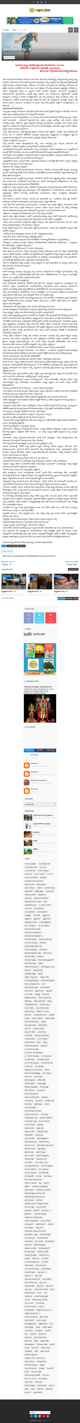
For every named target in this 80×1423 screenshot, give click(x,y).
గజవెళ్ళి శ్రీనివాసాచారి (31, 1004)
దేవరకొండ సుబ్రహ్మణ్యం (31, 1087)
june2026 (58, 576)
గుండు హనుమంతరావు (42, 1008)
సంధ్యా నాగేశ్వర (45, 1348)
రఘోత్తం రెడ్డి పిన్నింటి (31, 1255)
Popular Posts (50, 750)
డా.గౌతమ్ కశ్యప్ (29, 1059)
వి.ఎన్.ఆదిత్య (40, 1303)
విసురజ (41, 1306)
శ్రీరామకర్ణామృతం (29, 1344)
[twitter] (37, 2)
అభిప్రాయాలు (42, 895)
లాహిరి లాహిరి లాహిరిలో (41, 1289)
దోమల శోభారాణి (29, 1090)
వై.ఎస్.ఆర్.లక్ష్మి (41, 1320)
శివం (26, 1334)
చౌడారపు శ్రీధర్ (42, 1025)
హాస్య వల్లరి (49, 1389)
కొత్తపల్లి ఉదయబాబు (31, 997)
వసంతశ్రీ (27, 1299)
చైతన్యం (43, 1022)
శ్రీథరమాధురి (28, 1337)
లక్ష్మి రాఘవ (40, 1286)
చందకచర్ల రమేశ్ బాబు (40, 1015)
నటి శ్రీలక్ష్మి (45, 1097)
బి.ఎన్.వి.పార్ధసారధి (30, 1169)
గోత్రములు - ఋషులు (43, 1011)
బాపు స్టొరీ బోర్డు (29, 1159)
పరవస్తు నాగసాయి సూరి (31, 1114)
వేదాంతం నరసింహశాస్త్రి (31, 1317)
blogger (69, 598)
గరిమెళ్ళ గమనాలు (45, 1004)
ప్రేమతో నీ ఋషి (29, 1152)
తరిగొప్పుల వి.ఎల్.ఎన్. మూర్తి (33, 1070)
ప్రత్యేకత (35, 849)
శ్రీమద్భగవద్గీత (45, 1341)
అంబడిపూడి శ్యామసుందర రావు (34, 881)
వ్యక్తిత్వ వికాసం (43, 1324)
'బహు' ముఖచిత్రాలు (30, 864)
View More (74, 569)
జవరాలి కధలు (42, 1032)
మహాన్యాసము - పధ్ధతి (31, 1234)
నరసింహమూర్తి (29, 1100)
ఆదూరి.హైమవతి (42, 912)
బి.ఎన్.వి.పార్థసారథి (46, 1166)
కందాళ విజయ (47, 953)
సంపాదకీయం (28, 1351)
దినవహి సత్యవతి (30, 1083)
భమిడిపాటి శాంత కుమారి (43, 1190)
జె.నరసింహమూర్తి (30, 1042)
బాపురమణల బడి (41, 1159)
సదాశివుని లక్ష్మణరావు (31, 1354)
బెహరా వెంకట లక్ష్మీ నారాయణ (33, 1179)
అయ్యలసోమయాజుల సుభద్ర (33, 901)
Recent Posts (40, 750)
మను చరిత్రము (29, 1227)
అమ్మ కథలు (28, 898)
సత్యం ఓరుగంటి (44, 1351)
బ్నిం (40, 1183)
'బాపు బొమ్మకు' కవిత (31, 867)
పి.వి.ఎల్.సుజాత (30, 1124)
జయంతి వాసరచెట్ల (38, 1028)
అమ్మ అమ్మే (36, 832)
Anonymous (34, 755)
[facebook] (33, 2)
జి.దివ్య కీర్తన (28, 1035)
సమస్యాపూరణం (41, 1361)
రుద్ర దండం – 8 (42, 1272)
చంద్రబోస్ (51, 1015)
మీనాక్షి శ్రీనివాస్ (50, 1241)
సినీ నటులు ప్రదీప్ (36, 1372)
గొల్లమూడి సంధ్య (29, 1011)
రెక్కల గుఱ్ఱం (38, 1275)
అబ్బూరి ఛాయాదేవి (30, 895)
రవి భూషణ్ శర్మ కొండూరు (32, 1262)
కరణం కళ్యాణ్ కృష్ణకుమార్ (45, 960)
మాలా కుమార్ (39, 1241)
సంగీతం (27, 1348)
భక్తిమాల (27, 1186)
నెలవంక (46, 1104)
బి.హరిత (38, 1176)
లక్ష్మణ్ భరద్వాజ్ (29, 1286)
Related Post (8, 569)
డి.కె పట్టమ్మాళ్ (39, 1066)
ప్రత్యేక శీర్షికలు (42, 1148)
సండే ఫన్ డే (35, 1348)
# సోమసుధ (21, 546)
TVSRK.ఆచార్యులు (43, 871)
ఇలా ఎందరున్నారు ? (30, 925)
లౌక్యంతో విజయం (30, 1293)
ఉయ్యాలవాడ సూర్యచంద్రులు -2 (34, 936)
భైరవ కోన (36, 1210)
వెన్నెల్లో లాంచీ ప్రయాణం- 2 (32, 1313)
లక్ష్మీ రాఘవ (28, 1289)
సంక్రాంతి (52, 1344)
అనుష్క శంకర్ (50, 891)
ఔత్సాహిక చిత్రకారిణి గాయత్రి (33, 953)
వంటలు (39, 1293)
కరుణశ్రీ (40, 963)
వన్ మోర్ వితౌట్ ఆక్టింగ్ (41, 1296)
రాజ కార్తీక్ (45, 1262)
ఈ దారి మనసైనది (44, 925)
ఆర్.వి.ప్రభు (37, 915)
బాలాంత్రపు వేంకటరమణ (32, 1166)
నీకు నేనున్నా (28, 1104)
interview (28, 874)
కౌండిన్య (50, 1001)
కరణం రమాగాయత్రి (30, 963)
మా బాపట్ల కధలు (30, 1238)
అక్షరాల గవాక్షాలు (30, 888)
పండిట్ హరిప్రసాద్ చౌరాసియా (33, 1111)
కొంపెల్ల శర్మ (46, 994)
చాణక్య (27, 1018)
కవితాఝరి (28, 970)
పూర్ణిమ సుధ (40, 1128)
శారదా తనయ (29, 1330)
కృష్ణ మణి (49, 991)
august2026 (6, 576)
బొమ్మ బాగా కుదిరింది (31, 1183)
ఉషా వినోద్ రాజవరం (31, 939)
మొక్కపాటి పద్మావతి (39, 1245)
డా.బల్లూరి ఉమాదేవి (47, 1063)
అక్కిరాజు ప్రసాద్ (29, 884)
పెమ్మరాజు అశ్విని (30, 1131)
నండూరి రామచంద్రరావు (31, 1094)
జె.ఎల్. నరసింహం (43, 1039)
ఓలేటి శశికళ (43, 949)
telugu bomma (39, 874)
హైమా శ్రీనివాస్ (38, 1392)
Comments (29, 750)
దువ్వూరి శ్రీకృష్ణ (41, 1083)
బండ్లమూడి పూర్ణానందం (42, 1155)
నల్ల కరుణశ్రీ (39, 1100)
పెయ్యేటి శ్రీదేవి (29, 1135)
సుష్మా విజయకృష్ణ (30, 1385)
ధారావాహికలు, (19, 54)
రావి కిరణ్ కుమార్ (30, 1272)
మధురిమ (50, 1224)
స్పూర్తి (32, 1389)
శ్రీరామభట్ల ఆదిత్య (42, 1344)
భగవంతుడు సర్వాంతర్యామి (40, 1186)
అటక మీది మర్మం (50, 888)
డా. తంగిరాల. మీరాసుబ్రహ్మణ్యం (34, 1052)
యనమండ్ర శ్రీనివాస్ (44, 1248)
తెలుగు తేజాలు (47, 1073)
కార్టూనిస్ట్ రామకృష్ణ (30, 973)
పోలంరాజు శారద (29, 1145)
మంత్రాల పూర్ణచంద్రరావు (31, 1221)
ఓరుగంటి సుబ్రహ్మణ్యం (31, 949)
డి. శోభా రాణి (29, 1066)
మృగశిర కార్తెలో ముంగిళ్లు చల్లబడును (43, 815)
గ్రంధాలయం (28, 1015)
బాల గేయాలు (28, 1162)
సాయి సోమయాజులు (30, 1368)
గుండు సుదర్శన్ (29, 1008)
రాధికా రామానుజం (41, 1265)
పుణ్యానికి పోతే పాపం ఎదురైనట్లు (42, 824)
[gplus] (41, 2)
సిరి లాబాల (46, 1375)
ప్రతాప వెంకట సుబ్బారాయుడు (45, 1145)
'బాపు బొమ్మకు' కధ (44, 864)
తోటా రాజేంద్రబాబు (30, 1080)
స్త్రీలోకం (27, 1389)
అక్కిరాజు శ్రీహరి (41, 884)
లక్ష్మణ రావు (42, 1282)
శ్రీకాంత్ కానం (42, 1334)
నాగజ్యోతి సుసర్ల (49, 1100)
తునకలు (47, 1070)
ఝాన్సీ (45, 1042)
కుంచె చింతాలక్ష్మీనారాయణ (32, 984)
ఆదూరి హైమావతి (30, 912)
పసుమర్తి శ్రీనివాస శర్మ (31, 1118)
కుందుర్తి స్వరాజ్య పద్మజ (31, 987)
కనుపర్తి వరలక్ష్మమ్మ (30, 960)
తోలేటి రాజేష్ (42, 1080)
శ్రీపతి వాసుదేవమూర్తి (40, 1337)
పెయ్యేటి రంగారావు (42, 1131)
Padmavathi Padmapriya (39, 780)
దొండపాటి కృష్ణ (44, 1087)
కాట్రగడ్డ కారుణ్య (37, 970)
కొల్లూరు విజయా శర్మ (45, 997)
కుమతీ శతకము (45, 987)
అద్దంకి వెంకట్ (29, 891)
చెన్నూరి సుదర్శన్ (49, 1018)
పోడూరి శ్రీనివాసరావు (31, 1142)
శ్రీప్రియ (36, 1341)
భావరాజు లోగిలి (41, 1207)
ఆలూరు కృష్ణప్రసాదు (45, 922)
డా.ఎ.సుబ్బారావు (46, 1056)
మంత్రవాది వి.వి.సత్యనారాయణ (34, 1217)
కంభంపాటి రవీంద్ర (30, 956)
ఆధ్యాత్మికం (28, 915)
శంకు (51, 1324)
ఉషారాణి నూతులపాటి (45, 939)
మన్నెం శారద (39, 1227)
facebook (61, 598)
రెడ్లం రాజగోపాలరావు (31, 1282)
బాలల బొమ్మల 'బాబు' (41, 1162)
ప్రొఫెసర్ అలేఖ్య (40, 1152)
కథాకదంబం (40, 956)
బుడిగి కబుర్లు (47, 1176)
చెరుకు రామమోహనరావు (32, 1022)
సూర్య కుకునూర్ (41, 1385)
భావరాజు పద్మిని (29, 1207)
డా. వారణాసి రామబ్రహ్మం (32, 1056)
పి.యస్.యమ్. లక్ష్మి (30, 1121)
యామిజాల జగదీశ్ (43, 1251)
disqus (75, 598)
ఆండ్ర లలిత (28, 908)
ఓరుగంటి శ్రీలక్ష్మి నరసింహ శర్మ (33, 946)
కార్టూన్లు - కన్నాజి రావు (31, 977)
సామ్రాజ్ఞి (42, 1365)
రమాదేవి (27, 1258)
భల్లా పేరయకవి (29, 1200)
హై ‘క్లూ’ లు (28, 1392)
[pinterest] (43, 1416)
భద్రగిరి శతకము (29, 1190)
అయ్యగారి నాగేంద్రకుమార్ (41, 898)
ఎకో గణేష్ (43, 943)
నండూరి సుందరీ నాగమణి (32, 1097)
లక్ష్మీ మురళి (49, 1286)
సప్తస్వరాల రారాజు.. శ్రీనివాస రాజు (34, 1358)
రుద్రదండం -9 (28, 1275)
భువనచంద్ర (28, 1210)
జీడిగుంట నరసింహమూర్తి (42, 1035)
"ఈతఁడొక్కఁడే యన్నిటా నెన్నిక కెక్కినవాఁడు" (38, 687)
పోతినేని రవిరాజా (44, 1142)
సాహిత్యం (41, 1368)
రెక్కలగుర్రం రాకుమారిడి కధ (32, 1279)
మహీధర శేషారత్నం (45, 1234)
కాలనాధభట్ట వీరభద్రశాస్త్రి (32, 980)
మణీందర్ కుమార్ (40, 1224)
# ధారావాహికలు (12, 546)
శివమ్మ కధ (33, 1334)
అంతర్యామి (43, 877)
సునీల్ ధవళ (38, 1382)
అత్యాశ (35, 840)
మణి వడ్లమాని (29, 1224)
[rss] (45, 2)
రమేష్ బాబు (35, 1258)
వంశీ (45, 1293)
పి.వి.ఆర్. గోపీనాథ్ (44, 1121)
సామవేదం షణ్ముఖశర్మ (31, 1365)
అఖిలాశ (39, 888)
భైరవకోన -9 (28, 1214)
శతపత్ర (38, 1327)
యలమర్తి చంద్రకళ (30, 1251)
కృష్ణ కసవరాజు (39, 991)
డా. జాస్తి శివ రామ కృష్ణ (31, 1049)
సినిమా (27, 1372)
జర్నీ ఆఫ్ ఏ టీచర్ (30, 1032)
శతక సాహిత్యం (29, 1327)
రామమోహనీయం (46, 1269)
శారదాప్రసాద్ (38, 1330)
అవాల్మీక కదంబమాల (31, 905)
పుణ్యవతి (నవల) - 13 (61, 591)
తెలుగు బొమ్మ (38, 1076)
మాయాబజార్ (28, 1241)
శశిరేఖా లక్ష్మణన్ (47, 1327)
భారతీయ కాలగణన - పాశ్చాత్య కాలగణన (36, 1203)
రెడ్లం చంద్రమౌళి (47, 1279)
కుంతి (43, 984)
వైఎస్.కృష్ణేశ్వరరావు (30, 1324)
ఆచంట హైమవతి (39, 908)
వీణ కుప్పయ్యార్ (29, 1310)
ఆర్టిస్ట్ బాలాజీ (47, 919)
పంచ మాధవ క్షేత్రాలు (30, 1107)
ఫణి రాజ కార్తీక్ (29, 1155)
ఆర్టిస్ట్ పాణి (28, 919)
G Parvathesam (30, 871)
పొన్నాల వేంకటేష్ (29, 1138)
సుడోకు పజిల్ (29, 1382)
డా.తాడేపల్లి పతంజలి (43, 1059)
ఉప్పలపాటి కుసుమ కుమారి (32, 929)
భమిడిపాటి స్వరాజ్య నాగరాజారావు (34, 1197)
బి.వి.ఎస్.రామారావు (31, 1173)
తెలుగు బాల (28, 1076)
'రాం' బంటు (43, 867)
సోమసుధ (51, 1385)
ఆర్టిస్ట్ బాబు (37, 919)
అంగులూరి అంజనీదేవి (31, 877)
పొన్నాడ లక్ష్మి (39, 1135)
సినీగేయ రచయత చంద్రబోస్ (32, 1375)
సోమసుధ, (26, 54)
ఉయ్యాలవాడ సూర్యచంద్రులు (33, 932)
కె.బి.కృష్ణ (37, 994)
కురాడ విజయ (29, 991)
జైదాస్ (39, 1042)
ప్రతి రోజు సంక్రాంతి (30, 1148)
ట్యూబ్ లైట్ (44, 1046)
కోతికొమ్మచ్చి (28, 1001)
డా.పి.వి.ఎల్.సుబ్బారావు (32, 1063)
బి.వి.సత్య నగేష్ (43, 1173)
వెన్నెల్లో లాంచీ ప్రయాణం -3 (44, 1310)
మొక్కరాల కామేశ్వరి (30, 1248)
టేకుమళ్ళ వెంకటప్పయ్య (31, 1046)
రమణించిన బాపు (44, 1255)
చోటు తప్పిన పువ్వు (30, 1025)
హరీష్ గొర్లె (40, 1389)
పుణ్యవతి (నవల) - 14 (35, 591)
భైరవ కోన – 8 (46, 1210)
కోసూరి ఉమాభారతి (39, 1001)
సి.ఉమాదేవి (50, 1368)
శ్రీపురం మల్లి (28, 1341)
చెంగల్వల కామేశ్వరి (37, 1018)
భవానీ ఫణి (39, 1200)
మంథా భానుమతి (45, 1221)
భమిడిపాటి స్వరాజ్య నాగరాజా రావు (35, 1193)
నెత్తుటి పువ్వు (38, 1104)
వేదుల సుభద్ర (44, 1317)
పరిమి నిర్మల (44, 1114)
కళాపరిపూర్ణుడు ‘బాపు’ (47, 967)
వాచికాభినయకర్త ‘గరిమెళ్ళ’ (40, 1299)
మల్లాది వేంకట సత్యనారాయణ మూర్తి (35, 1231)
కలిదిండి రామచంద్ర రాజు (32, 967)
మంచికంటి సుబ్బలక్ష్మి (40, 1214)
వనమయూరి (28, 1296)
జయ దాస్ (28, 1028)
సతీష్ (36, 1351)
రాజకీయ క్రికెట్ (29, 1265)
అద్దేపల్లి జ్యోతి (39, 891)
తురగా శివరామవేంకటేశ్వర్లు (32, 1073)
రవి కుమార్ (45, 1258)
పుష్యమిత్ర (40, 1124)
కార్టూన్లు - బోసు (44, 977)
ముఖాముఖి (28, 1245)
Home (7, 30)
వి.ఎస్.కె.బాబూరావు (30, 1306)
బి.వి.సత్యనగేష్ (29, 1176)
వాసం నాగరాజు (29, 1303)
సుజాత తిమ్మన (43, 1378)
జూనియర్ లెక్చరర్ (30, 1039)
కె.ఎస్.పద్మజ (28, 994)
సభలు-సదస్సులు (29, 1361)
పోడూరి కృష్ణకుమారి (42, 1138)
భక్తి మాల (46, 1183)
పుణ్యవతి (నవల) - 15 (9, 591)
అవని (45, 901)
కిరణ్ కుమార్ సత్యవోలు (47, 980)
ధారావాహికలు (41, 1090)
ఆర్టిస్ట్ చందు (46, 915)
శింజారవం (48, 1330)
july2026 (31, 576)
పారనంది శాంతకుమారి (46, 1118)
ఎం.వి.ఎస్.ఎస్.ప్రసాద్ (31, 943)
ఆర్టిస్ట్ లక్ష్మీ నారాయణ (31, 922)
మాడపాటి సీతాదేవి (42, 1238)
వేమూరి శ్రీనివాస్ (29, 1320)
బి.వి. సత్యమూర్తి (43, 1169)
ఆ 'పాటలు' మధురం (45, 905)
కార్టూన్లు (40, 973)
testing (49, 874)
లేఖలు (52, 1289)
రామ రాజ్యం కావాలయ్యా (32, 1269)
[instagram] (47, 1416)
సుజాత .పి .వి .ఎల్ (30, 1378)
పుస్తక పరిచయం (29, 1128)
